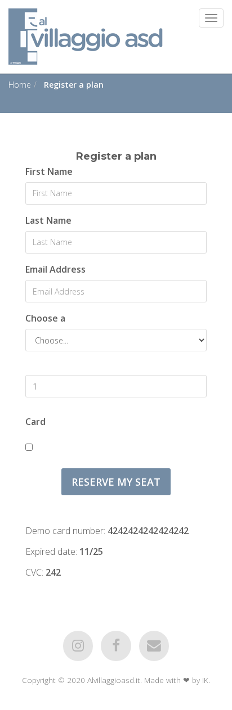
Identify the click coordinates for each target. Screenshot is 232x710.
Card (35, 421)
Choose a (45, 318)
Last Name (48, 220)
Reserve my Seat (116, 482)
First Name (49, 171)
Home (19, 84)
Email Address (55, 269)
